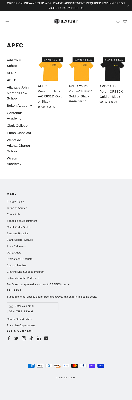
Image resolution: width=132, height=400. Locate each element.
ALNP (11, 73)
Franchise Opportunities (21, 325)
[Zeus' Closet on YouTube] (46, 338)
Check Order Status (19, 227)
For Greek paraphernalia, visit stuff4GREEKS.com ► (38, 284)
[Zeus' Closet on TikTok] (31, 338)
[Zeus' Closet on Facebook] (9, 338)
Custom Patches (17, 265)
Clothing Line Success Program (26, 271)
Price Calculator (16, 246)
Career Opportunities (19, 319)
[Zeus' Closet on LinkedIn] (39, 338)
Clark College (17, 125)
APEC (11, 80)
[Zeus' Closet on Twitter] (16, 338)
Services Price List (18, 233)
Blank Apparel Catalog (20, 239)
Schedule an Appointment (22, 220)
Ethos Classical (19, 133)
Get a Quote (14, 252)
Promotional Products (19, 259)
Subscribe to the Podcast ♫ (23, 278)
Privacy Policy (15, 201)
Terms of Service (17, 208)
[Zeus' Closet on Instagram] (24, 338)
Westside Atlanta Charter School (18, 145)
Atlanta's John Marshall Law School (18, 93)
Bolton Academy (19, 105)
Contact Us (13, 214)
